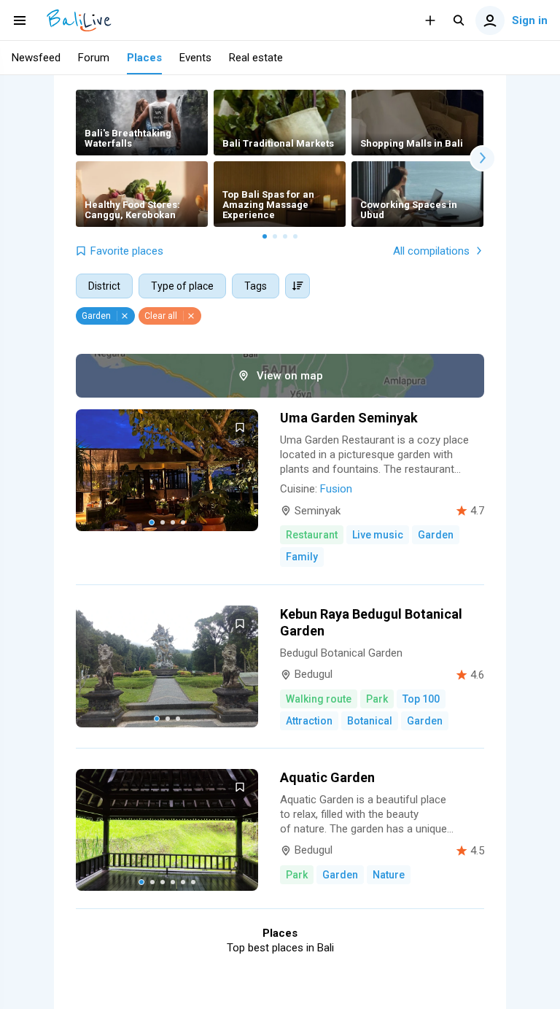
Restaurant (312, 535)
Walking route (318, 699)
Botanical (369, 721)
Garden (436, 535)
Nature (389, 875)
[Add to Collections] (240, 427)
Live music (377, 535)
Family (302, 557)
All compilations (431, 251)
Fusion (336, 488)
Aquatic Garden (327, 777)
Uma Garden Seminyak (349, 417)
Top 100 (421, 699)
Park (377, 699)
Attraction (309, 721)
